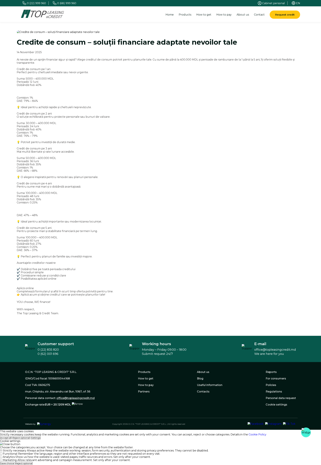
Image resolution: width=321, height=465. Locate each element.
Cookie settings (276, 404)
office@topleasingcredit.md (76, 398)
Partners (144, 391)
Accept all (5, 437)
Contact (259, 14)
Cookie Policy (257, 434)
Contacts (203, 391)
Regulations (274, 391)
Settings (35, 437)
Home (170, 14)
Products (185, 14)
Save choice (7, 463)
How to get (203, 14)
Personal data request (281, 398)
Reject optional (21, 437)
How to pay (224, 14)
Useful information (209, 385)
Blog (200, 378)
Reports (271, 372)
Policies (271, 385)
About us (243, 14)
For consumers (276, 378)
